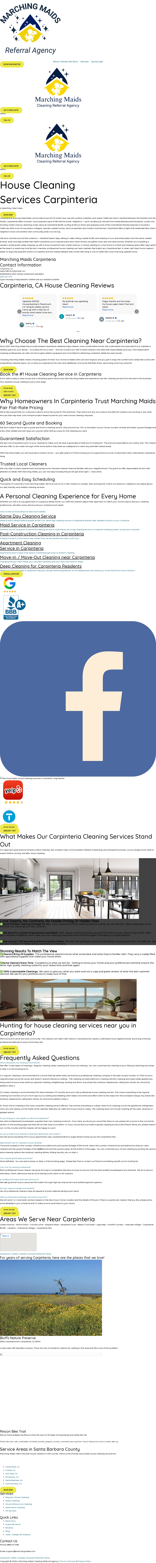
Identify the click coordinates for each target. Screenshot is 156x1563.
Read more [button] (27, 307)
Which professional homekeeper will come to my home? (23, 1219)
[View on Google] (21, 316)
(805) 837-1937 (6, 277)
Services (84, 62)
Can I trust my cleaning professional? (15, 1189)
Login (100, 62)
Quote (94, 62)
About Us (57, 62)
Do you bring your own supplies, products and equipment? (24, 1140)
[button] (71, 62)
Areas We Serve (70, 62)
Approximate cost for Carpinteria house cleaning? (21, 1165)
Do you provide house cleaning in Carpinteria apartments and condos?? (30, 1156)
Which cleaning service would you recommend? (20, 1085)
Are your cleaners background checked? (17, 1210)
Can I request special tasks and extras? (16, 1180)
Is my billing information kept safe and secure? (19, 1201)
